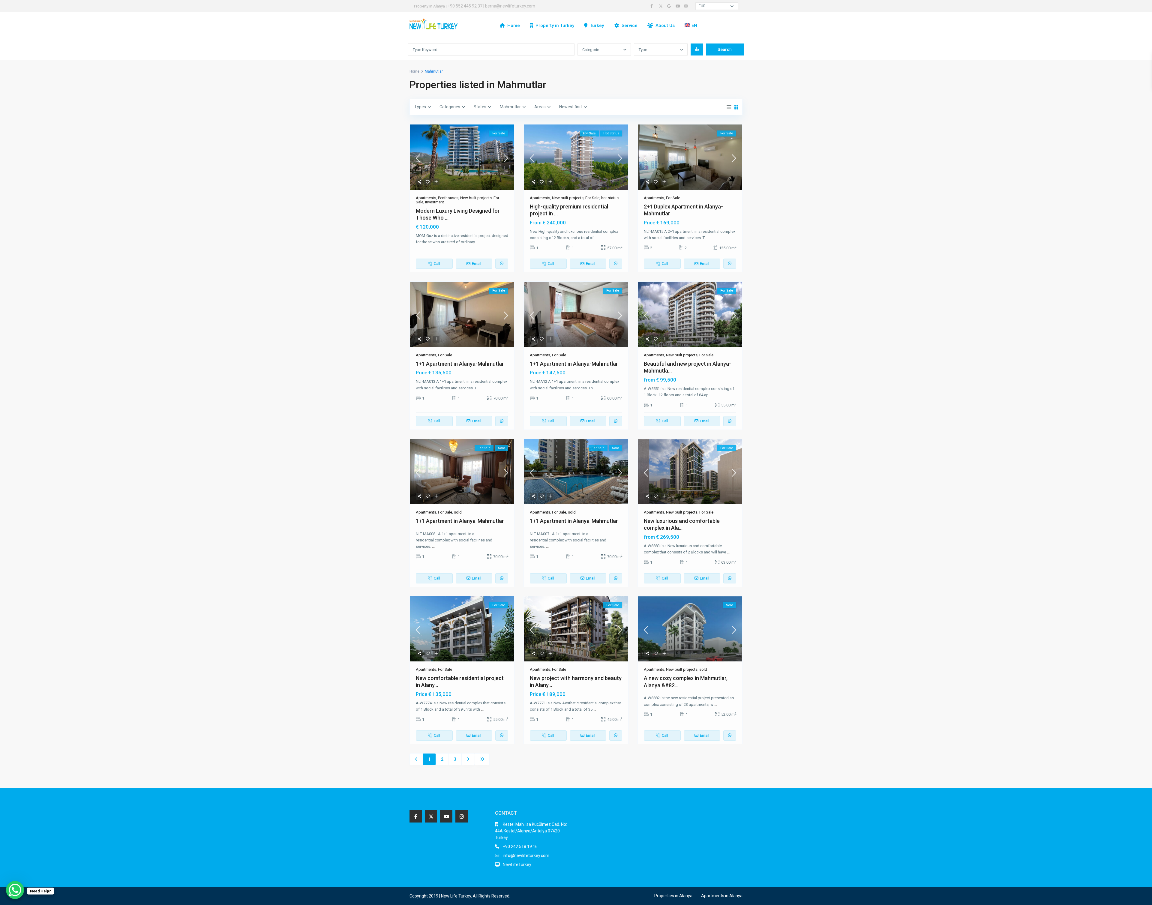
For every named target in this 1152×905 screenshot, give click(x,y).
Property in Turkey (555, 25)
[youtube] (678, 6)
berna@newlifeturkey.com (510, 6)
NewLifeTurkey (517, 864)
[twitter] (661, 6)
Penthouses (448, 198)
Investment (434, 202)
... (477, 242)
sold (458, 512)
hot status (610, 198)
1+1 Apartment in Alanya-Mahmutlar (460, 364)
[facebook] (653, 6)
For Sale (592, 198)
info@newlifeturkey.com (526, 855)
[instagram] (686, 6)
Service (630, 25)
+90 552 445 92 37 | (466, 6)
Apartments (426, 198)
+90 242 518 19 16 (520, 846)
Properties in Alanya (673, 895)
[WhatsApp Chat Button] (15, 890)
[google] (670, 6)
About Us (665, 25)
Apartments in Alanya (721, 895)
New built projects (476, 198)
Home (513, 25)
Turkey (597, 25)
